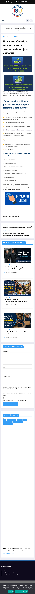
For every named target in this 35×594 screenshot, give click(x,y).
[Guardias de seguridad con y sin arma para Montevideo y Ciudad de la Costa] (17, 255)
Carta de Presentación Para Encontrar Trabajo (17, 228)
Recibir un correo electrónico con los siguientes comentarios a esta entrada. (17, 394)
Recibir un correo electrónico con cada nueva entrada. (15, 400)
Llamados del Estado (21, 422)
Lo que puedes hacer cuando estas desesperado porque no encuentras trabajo (16, 234)
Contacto (6, 458)
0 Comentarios (19, 37)
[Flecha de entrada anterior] (31, 226)
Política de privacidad (21, 591)
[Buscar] (27, 20)
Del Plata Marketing (23, 511)
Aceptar (11, 591)
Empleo (15, 420)
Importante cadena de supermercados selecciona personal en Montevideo (16, 300)
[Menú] (3, 20)
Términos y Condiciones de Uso (11, 462)
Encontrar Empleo (23, 420)
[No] (33, 589)
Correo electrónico (7, 376)
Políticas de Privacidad (9, 460)
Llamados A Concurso (10, 422)
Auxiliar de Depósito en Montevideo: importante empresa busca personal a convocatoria (16, 333)
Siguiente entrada (7, 230)
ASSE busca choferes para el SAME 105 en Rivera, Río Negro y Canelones (19, 437)
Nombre (4, 367)
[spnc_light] (31, 20)
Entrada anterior (7, 225)
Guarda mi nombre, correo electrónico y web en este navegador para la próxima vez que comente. (17, 387)
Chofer (11, 420)
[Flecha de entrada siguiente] (31, 234)
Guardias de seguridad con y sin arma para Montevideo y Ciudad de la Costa (16, 268)
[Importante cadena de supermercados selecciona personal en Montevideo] (17, 288)
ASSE (7, 420)
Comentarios (5, 351)
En (6, 265)
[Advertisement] (17, 485)
